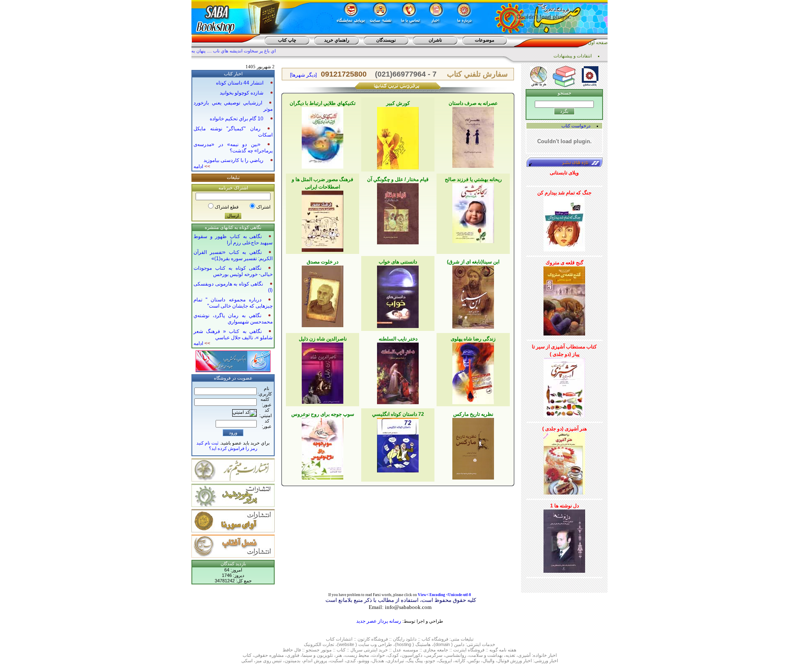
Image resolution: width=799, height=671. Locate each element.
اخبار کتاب (233, 73)
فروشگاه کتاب (435, 638)
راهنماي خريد (336, 39)
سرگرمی (433, 655)
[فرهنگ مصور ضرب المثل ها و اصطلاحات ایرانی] (322, 220)
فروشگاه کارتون (372, 638)
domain (442, 644)
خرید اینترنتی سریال (369, 649)
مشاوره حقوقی (269, 655)
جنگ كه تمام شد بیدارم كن (564, 193)
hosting (404, 644)
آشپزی (524, 655)
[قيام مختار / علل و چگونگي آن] (398, 212)
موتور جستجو (319, 649)
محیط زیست (357, 655)
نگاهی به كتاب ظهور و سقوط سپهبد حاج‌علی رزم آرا (233, 240)
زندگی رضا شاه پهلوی (473, 339)
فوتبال (503, 660)
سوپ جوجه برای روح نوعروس (322, 414)
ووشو (364, 660)
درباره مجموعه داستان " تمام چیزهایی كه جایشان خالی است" (233, 303)
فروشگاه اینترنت (468, 649)
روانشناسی (455, 655)
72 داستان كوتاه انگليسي (398, 414)
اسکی (247, 660)
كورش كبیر (398, 103)
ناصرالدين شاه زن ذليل (323, 339)
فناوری (293, 655)
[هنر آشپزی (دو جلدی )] (564, 462)
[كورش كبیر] (398, 136)
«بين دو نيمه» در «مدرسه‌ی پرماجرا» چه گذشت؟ (233, 148)
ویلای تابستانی (564, 173)
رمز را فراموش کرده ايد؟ (233, 448)
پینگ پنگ (415, 660)
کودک (393, 655)
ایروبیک (445, 660)
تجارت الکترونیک (319, 644)
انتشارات (344, 638)
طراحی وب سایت (375, 644)
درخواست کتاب (576, 125)
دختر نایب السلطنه (398, 339)
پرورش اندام (315, 660)
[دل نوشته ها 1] (564, 539)
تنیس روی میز (269, 660)
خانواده (540, 655)
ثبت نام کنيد (207, 442)
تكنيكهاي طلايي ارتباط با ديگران (322, 103)
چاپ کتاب (287, 39)
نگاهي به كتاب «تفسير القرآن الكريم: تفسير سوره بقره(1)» (233, 255)
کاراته (460, 660)
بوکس (474, 660)
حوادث (378, 655)
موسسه (410, 649)
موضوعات (484, 39)
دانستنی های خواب (398, 262)
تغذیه (510, 655)
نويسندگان (386, 39)
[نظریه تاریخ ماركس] (473, 447)
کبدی (351, 660)
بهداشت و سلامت (486, 655)
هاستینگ (423, 644)
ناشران (435, 39)
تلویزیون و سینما (317, 655)
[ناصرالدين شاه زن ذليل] (322, 372)
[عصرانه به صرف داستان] (473, 136)
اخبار (552, 655)
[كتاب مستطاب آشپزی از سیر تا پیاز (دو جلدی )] (564, 386)
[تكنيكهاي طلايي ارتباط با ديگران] (322, 136)
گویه (493, 649)
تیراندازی (395, 660)
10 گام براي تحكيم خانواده (236, 119)
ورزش (516, 660)
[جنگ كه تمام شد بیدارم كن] (564, 222)
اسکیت (336, 660)
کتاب (330, 638)
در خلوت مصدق (322, 262)
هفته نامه (507, 649)
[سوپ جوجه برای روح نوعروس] (322, 447)
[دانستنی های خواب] (398, 295)
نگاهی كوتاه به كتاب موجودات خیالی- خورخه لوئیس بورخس (233, 271)
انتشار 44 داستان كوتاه (239, 83)
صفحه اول (598, 42)
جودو (430, 660)
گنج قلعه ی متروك (564, 263)
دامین (459, 644)
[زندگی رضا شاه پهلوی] (473, 372)
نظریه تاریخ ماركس (473, 414)
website (346, 644)
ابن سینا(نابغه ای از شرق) (473, 262)
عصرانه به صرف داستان (473, 103)
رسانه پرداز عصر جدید (378, 621)
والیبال (488, 660)
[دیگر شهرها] (303, 75)
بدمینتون (292, 660)
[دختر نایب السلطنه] (398, 372)
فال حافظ (292, 649)
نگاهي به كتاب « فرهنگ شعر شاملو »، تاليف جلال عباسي (233, 334)
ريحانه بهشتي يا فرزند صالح (473, 179)
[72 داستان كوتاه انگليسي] (398, 444)
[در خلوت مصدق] (322, 295)
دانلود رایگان (405, 638)
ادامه (202, 166)
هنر (339, 655)
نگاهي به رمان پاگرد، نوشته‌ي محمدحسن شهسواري (233, 319)
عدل (397, 649)
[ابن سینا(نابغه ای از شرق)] (473, 295)
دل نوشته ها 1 (564, 506)
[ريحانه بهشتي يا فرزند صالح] (473, 211)
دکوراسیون (412, 655)
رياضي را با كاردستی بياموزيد (233, 160)
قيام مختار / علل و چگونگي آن (398, 179)
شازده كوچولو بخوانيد (241, 93)
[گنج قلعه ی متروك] (564, 299)
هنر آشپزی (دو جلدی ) (564, 429)
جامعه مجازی (435, 649)
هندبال (378, 660)
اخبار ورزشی (546, 660)
